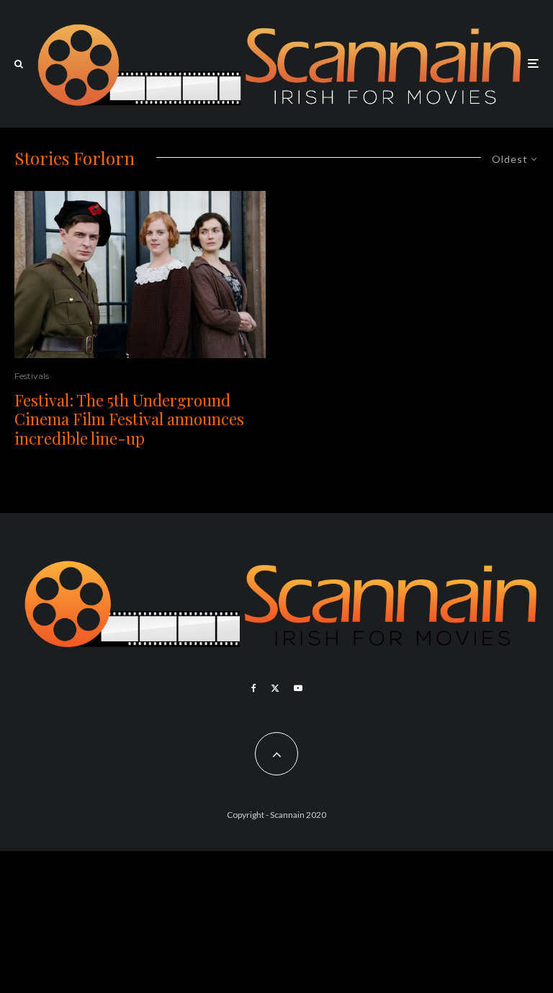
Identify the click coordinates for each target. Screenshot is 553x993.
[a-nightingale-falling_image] (140, 274)
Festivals (31, 375)
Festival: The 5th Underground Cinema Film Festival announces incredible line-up (129, 419)
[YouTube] (298, 688)
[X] (275, 688)
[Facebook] (254, 688)
